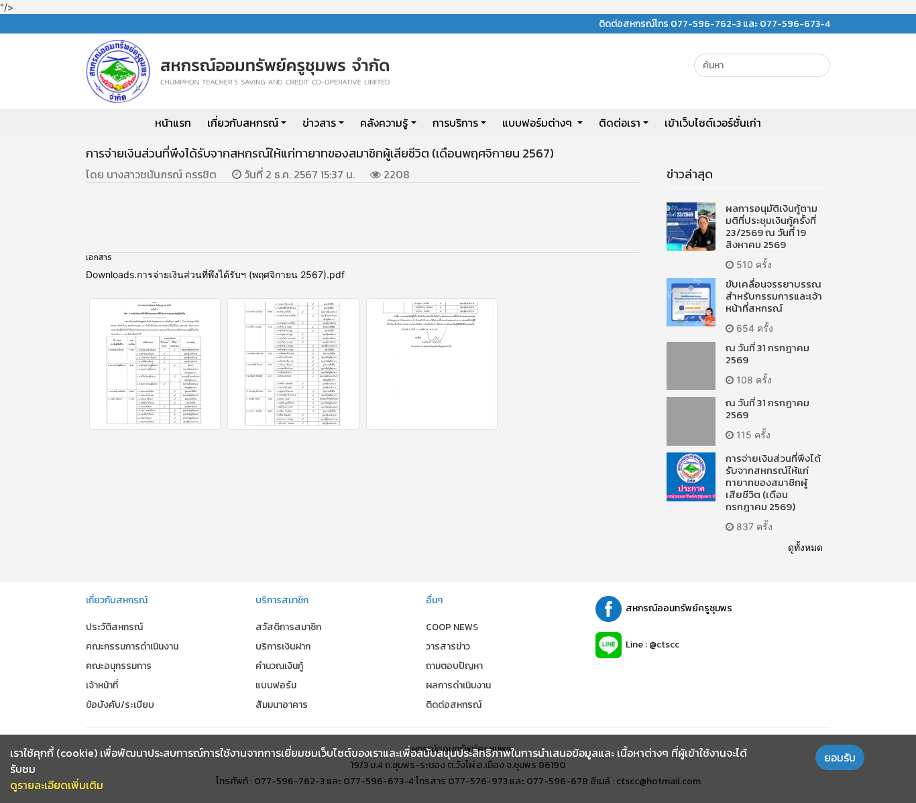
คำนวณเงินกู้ (279, 666)
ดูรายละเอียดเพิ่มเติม (56, 785)
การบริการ (455, 123)
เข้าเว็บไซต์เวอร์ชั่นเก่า (713, 123)
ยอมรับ (840, 757)
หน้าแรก (173, 123)
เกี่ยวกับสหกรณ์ (242, 123)
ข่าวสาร (319, 123)
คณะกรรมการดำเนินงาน (132, 646)
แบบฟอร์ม (275, 685)
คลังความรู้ (384, 123)
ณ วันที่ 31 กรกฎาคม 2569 (767, 353)
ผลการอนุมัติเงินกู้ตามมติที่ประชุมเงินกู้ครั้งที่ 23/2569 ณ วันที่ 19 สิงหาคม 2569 (771, 226)
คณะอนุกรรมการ (119, 666)
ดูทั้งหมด (805, 547)
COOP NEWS (452, 627)
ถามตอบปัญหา (454, 666)
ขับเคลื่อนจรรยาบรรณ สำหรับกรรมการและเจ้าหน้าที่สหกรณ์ (774, 296)
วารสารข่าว (448, 646)
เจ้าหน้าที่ (102, 685)
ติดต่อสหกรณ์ (453, 705)
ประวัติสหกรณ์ (114, 627)
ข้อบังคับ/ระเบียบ (120, 705)
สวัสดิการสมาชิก (288, 627)
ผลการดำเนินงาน (458, 685)
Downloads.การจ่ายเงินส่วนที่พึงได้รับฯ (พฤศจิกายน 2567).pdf (215, 274)
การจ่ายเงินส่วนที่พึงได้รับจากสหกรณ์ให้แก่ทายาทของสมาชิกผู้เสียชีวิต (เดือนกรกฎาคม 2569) (773, 482)
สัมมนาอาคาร (281, 705)
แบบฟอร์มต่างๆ (538, 123)
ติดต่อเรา (619, 123)
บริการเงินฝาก (282, 646)
